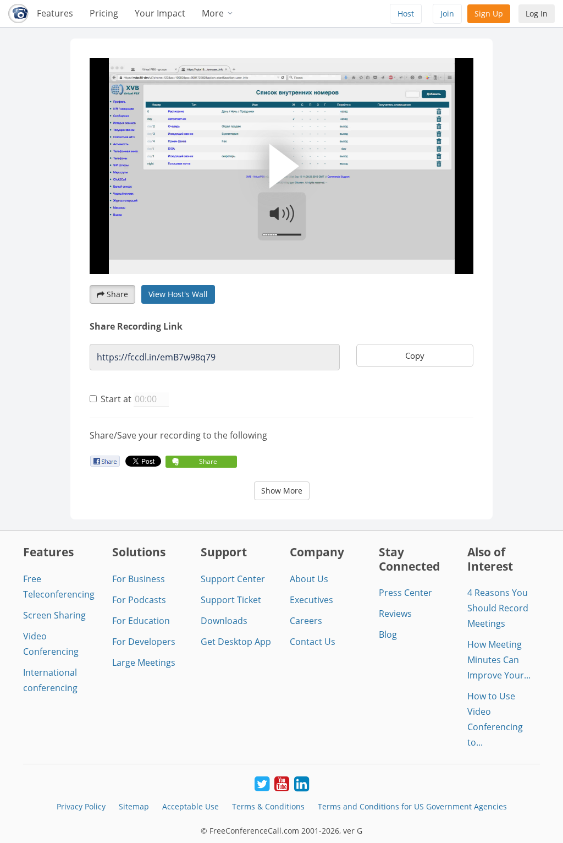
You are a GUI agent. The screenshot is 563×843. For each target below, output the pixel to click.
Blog (388, 634)
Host (406, 13)
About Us (309, 579)
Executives (311, 600)
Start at (116, 399)
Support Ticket (231, 600)
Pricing (104, 13)
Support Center (233, 579)
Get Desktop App (236, 642)
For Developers (143, 642)
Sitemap (134, 806)
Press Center (405, 593)
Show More (281, 490)
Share (117, 294)
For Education (141, 621)
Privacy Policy (81, 806)
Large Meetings (143, 662)
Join (447, 13)
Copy (414, 355)
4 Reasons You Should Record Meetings (497, 608)
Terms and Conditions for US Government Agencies (412, 806)
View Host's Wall (178, 294)
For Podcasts (139, 600)
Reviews (395, 613)
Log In (537, 13)
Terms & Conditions (268, 806)
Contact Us (312, 642)
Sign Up (488, 13)
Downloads (224, 621)
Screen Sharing (54, 615)
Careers (306, 621)
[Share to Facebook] (105, 461)
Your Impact (160, 13)
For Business (138, 579)
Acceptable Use (190, 806)
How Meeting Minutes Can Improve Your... (499, 659)
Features (55, 13)
